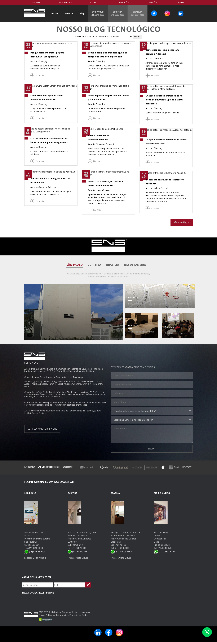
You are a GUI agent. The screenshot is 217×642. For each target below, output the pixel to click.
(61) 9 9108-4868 (123, 551)
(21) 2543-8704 (165, 548)
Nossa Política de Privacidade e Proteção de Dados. (64, 615)
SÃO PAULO (97, 13)
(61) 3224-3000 (122, 548)
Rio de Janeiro (135, 265)
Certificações (123, 2)
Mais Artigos (182, 222)
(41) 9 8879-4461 (80, 551)
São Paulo (74, 265)
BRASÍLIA (137, 13)
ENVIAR (151, 448)
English (180, 2)
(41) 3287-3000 (79, 548)
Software (36, 2)
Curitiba (94, 265)
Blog (82, 13)
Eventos (69, 13)
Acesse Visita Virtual (35, 557)
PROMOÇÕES (151, 2)
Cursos (54, 13)
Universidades (65, 2)
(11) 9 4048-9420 (36, 551)
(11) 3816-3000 (35, 548)
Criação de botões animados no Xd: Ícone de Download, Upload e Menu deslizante (164, 99)
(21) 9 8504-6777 (166, 551)
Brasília (112, 265)
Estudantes (94, 2)
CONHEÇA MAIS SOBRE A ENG (42, 428)
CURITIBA (117, 13)
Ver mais (40, 75)
